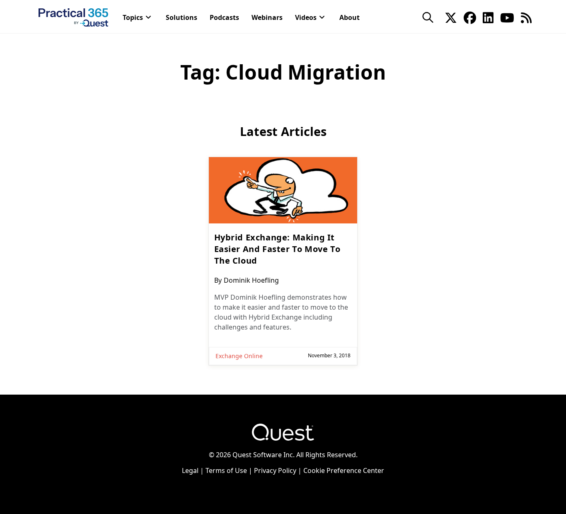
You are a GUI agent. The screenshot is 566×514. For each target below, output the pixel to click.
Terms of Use (226, 470)
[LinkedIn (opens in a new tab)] (488, 17)
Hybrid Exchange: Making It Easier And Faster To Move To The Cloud (277, 249)
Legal (190, 470)
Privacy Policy (275, 470)
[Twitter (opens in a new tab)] (450, 17)
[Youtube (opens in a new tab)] (507, 17)
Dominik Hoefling (251, 280)
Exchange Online (239, 356)
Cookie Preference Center (343, 470)
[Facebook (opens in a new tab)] (469, 17)
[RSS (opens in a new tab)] (526, 17)
